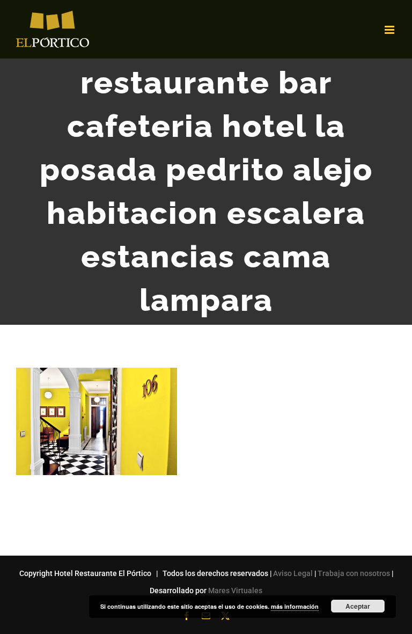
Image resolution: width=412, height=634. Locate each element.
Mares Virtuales (235, 590)
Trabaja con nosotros (354, 573)
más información (295, 606)
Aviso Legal (293, 573)
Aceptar (357, 606)
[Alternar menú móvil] (390, 29)
